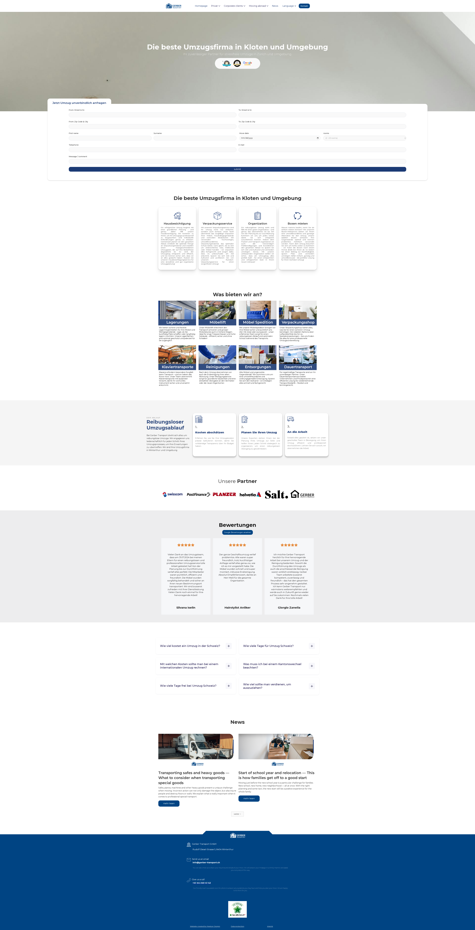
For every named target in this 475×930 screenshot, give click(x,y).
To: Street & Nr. (245, 110)
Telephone (74, 145)
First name (73, 133)
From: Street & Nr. (77, 110)
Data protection (237, 926)
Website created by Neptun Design (205, 926)
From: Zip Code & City (78, 122)
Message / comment (78, 156)
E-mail (241, 145)
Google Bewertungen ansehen (237, 532)
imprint (270, 926)
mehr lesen (169, 803)
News (275, 6)
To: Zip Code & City (246, 122)
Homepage (201, 6)
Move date (244, 133)
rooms (326, 133)
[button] (215, 6)
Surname (158, 133)
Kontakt (304, 6)
